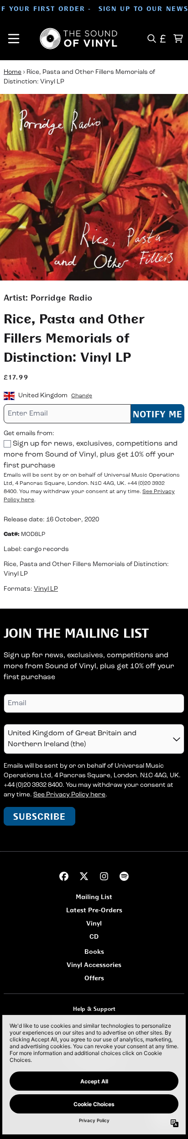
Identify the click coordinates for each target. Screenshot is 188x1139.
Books (94, 951)
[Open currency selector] (163, 38)
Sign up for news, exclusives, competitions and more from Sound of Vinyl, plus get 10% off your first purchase (91, 454)
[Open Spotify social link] (124, 876)
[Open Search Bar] (151, 38)
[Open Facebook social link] (64, 876)
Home (12, 72)
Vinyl (94, 923)
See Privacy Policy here (69, 794)
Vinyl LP (46, 589)
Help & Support (94, 1008)
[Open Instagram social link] (104, 876)
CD (94, 936)
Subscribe (39, 816)
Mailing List (94, 896)
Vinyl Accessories (94, 964)
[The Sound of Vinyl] (78, 38)
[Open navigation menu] (14, 38)
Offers (94, 978)
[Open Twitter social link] (84, 876)
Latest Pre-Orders (94, 910)
